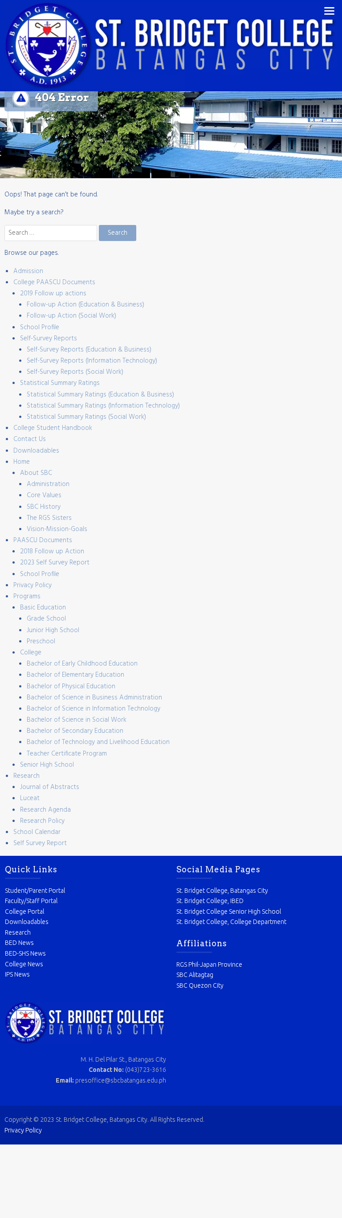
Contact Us (29, 439)
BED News (19, 942)
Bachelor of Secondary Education (75, 731)
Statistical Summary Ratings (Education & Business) (100, 394)
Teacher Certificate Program (67, 753)
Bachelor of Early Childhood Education (82, 663)
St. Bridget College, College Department (231, 921)
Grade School (46, 618)
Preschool (41, 641)
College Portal (24, 911)
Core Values (44, 495)
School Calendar (37, 832)
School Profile (39, 327)
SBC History (44, 507)
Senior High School (47, 765)
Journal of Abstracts (49, 787)
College (30, 652)
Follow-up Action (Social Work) (71, 316)
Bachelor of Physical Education (71, 686)
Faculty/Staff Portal (31, 900)
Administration (48, 484)
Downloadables (36, 451)
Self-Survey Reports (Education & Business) (89, 349)
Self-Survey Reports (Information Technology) (92, 361)
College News (24, 964)
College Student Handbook (52, 428)
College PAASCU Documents (54, 282)
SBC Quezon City (200, 985)
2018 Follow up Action (52, 551)
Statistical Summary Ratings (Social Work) (86, 417)
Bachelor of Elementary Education (75, 675)
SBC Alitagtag (194, 974)
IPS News (17, 974)
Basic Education (43, 607)
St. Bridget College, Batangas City (222, 890)
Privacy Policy (32, 585)
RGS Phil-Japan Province (209, 964)
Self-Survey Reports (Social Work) (75, 372)
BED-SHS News (25, 953)
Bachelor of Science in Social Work (76, 720)
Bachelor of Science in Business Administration (94, 697)
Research (26, 776)
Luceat (30, 798)
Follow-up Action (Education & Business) (85, 304)
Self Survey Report (40, 843)
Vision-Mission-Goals (57, 529)
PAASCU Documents (42, 540)
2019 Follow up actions (53, 293)
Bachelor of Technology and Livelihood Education (98, 742)
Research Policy (42, 821)
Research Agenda (45, 810)
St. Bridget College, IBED (210, 900)
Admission (28, 271)
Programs (27, 596)
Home (21, 462)
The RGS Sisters (49, 518)
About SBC (36, 473)
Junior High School (53, 630)
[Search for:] (51, 233)
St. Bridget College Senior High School (228, 911)
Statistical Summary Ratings (60, 383)
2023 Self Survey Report (55, 562)
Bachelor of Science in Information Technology (93, 708)
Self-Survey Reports (48, 338)
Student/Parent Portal (35, 890)
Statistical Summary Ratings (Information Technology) (103, 406)
